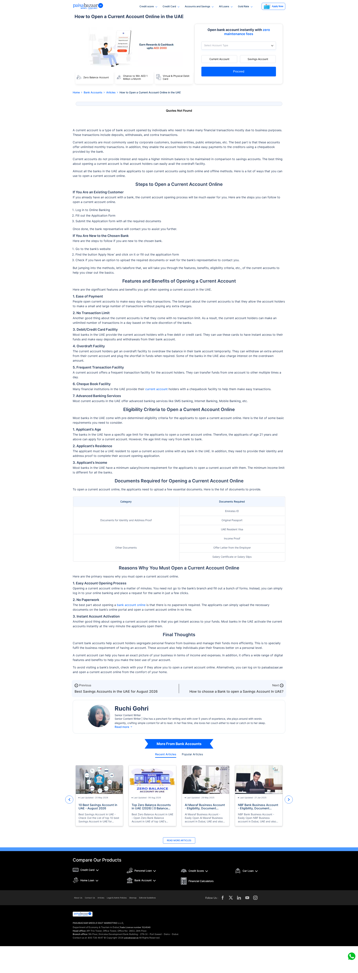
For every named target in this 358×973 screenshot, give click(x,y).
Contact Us (90, 898)
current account (156, 389)
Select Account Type (216, 45)
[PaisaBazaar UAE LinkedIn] (239, 897)
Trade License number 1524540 (135, 927)
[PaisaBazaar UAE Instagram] (255, 897)
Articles (101, 898)
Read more (124, 727)
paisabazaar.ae (131, 937)
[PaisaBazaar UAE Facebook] (222, 897)
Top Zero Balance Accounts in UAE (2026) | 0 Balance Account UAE (151, 806)
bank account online (131, 605)
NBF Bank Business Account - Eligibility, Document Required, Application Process (258, 806)
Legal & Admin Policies (117, 898)
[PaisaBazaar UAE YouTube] (247, 897)
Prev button (69, 800)
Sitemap (132, 898)
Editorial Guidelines (147, 898)
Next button (289, 800)
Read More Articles (179, 840)
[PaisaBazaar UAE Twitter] (231, 897)
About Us (78, 898)
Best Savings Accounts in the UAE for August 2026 (116, 691)
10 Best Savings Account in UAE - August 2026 (97, 806)
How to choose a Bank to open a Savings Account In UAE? (236, 691)
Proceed (238, 71)
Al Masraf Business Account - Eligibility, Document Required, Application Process (205, 806)
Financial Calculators (201, 881)
